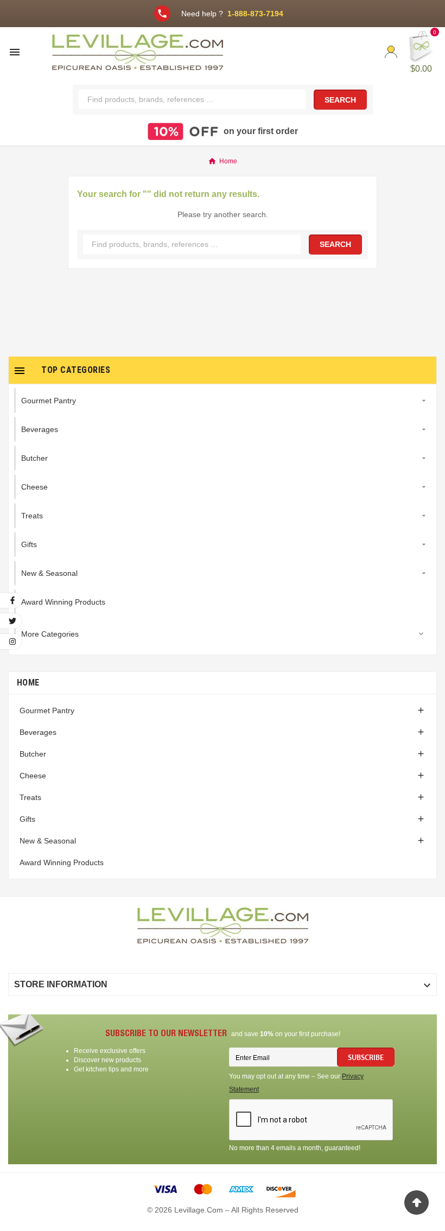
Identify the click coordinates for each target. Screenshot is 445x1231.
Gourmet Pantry (47, 710)
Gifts (27, 819)
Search (340, 100)
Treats (30, 797)
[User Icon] (391, 52)
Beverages (38, 732)
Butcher (33, 754)
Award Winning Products (62, 862)
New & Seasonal (48, 840)
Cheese (33, 775)
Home (28, 682)
